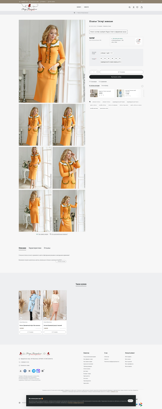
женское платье (96, 102)
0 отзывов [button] (99, 26)
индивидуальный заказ (132, 102)
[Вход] (134, 7)
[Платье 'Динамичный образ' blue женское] (30, 305)
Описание (22, 248)
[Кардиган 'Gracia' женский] (94, 93)
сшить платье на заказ (136, 105)
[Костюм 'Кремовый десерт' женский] (55, 305)
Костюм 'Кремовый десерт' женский (53, 325)
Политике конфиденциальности (76, 402)
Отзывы (47, 248)
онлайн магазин (94, 108)
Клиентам (86, 353)
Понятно (130, 400)
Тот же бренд (105, 85)
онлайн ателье (102, 105)
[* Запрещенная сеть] (42, 371)
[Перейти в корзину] (141, 7)
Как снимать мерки (43, 234)
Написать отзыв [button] (107, 26)
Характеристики (35, 248)
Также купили (81, 284)
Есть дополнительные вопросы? (60, 234)
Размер (93, 59)
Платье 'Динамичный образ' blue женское (29, 325)
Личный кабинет (130, 353)
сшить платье (93, 105)
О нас (105, 353)
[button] (121, 72)
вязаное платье (106, 102)
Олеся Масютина (23, 322)
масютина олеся (104, 108)
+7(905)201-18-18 (114, 391)
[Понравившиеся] (137, 7)
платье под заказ (124, 105)
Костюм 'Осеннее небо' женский (130, 91)
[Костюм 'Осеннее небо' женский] (120, 93)
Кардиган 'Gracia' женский (105, 91)
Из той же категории (94, 85)
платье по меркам (112, 105)
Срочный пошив (94, 53)
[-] (90, 72)
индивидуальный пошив (119, 102)
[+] (97, 72)
